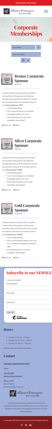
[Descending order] (38, 47)
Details (17, 125)
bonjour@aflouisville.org (13, 376)
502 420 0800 (9, 373)
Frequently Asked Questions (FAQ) (17, 364)
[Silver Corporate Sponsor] (7, 144)
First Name (10, 293)
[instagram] (26, 425)
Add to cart (7, 125)
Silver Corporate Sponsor (28, 142)
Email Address (12, 284)
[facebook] (22, 425)
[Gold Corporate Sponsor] (7, 208)
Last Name (10, 302)
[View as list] (28, 60)
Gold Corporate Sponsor (27, 207)
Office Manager (32, 3)
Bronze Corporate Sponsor (29, 78)
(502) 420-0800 (20, 3)
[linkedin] (30, 425)
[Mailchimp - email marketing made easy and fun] (19, 319)
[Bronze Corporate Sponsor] (7, 79)
